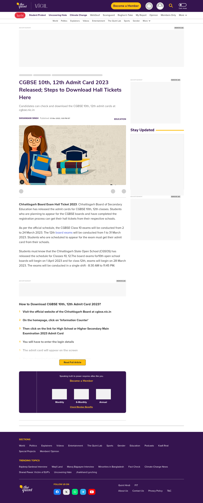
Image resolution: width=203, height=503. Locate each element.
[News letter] (149, 6)
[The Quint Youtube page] (91, 492)
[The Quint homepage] (21, 6)
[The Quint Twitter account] (66, 492)
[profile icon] (160, 6)
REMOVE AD (179, 28)
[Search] (171, 6)
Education (120, 119)
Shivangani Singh (28, 118)
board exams (64, 232)
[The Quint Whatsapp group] (75, 492)
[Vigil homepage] (41, 6)
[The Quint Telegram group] (83, 492)
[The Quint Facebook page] (57, 492)
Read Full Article (72, 362)
